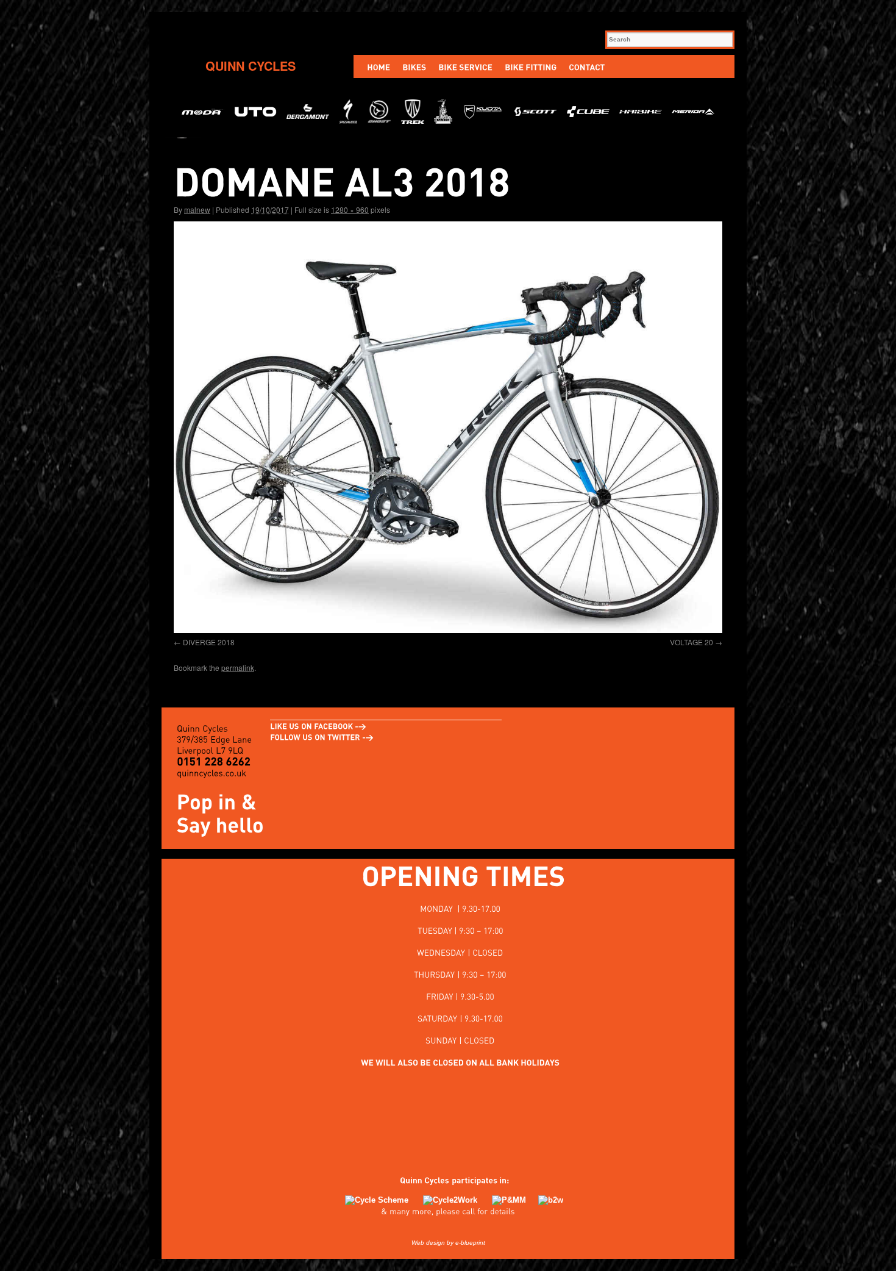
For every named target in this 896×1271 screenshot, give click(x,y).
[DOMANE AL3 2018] (448, 427)
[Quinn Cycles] (418, 1180)
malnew (197, 209)
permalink (237, 667)
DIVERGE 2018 (209, 642)
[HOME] (378, 66)
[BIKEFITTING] (531, 66)
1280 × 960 (350, 209)
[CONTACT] (587, 66)
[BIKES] (414, 66)
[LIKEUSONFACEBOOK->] (318, 725)
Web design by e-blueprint (448, 1242)
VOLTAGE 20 (691, 642)
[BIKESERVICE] (465, 66)
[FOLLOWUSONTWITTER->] (322, 736)
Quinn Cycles (250, 65)
